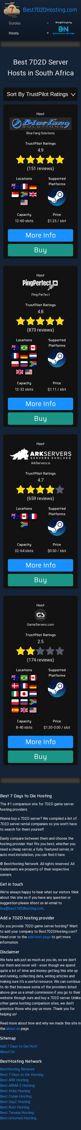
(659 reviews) (40, 489)
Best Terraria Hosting (17, 1113)
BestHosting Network (17, 1069)
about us (13, 1029)
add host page (39, 937)
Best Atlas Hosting (15, 1091)
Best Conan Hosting (16, 1096)
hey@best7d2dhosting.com (22, 908)
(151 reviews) (40, 159)
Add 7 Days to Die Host (18, 1046)
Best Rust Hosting (14, 1107)
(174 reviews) (40, 651)
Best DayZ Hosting (15, 1102)
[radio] (20, 159)
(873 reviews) (40, 321)
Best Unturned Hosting (18, 1118)
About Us (7, 1052)
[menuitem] (28, 23)
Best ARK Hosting (14, 1080)
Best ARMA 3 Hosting (17, 1085)
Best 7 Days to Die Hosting (21, 1074)
